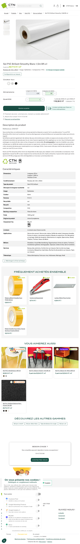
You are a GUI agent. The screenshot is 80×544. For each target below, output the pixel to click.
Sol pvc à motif (18, 423)
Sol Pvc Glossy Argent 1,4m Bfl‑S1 (39, 370)
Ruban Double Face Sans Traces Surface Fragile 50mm (15, 329)
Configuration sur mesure (12, 74)
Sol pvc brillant (37, 13)
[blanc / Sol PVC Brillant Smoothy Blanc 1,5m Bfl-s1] (8, 83)
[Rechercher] (41, 6)
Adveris (49, 541)
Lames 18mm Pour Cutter (63, 298)
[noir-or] (6, 411)
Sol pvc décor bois (32, 423)
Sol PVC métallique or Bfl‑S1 (12, 370)
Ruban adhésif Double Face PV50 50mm (13, 299)
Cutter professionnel (36, 298)
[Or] (4, 376)
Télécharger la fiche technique (15, 261)
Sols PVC (27, 13)
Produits (13, 13)
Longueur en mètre (48, 91)
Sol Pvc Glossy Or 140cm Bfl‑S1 (65, 370)
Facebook (61, 518)
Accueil (6, 13)
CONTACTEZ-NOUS (40, 460)
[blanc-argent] (8, 411)
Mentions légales (20, 539)
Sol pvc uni (62, 423)
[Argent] (6, 376)
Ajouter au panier (23, 108)
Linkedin (61, 513)
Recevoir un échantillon (12, 119)
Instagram (61, 515)
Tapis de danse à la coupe (48, 423)
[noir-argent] (4, 411)
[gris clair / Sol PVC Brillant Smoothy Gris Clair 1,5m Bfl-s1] (12, 83)
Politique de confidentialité (35, 539)
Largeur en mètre (31, 91)
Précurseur (42, 541)
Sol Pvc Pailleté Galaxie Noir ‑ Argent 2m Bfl (12, 404)
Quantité (7, 99)
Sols (20, 13)
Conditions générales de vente (55, 539)
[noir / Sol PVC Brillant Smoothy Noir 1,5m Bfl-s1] (16, 83)
